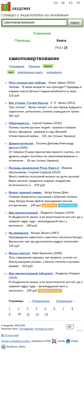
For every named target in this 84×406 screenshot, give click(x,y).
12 (37, 314)
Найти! (75, 22)
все (11, 72)
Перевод (34, 66)
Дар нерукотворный (23, 212)
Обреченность (19, 123)
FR (78, 3)
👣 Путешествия (10, 335)
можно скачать (67, 205)
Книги (61, 40)
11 (28, 314)
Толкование (16, 66)
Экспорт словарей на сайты (15, 341)
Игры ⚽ (61, 47)
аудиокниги (54, 72)
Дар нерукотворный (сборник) (31, 273)
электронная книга (50, 290)
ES (71, 3)
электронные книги (30, 72)
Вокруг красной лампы (25, 192)
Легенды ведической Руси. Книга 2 (34, 167)
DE (63, 3)
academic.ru (15, 6)
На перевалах (19, 232)
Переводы (23, 40)
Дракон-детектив (21, 143)
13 (46, 314)
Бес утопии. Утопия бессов (28, 102)
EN (55, 3)
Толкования (42, 33)
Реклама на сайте (44, 328)
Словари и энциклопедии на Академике (35, 15)
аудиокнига (49, 205)
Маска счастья (19, 253)
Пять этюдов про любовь (27, 82)
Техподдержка (26, 328)
